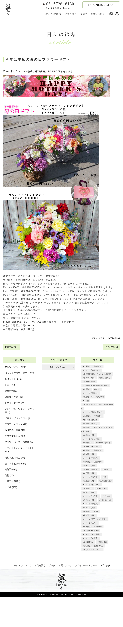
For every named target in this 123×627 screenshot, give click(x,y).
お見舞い (107, 469)
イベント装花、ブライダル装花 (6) (19, 450)
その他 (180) (11, 487)
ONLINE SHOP (104, 5)
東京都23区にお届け (91, 530)
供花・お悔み (105, 378)
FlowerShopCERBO (16, 321)
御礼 (105, 477)
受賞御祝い (88, 488)
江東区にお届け (106, 481)
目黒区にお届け (89, 481)
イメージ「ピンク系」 (92, 485)
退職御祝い (88, 443)
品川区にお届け (89, 435)
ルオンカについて (53, 14)
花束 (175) (10, 385)
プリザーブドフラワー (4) (17, 418)
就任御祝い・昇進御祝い (93, 416)
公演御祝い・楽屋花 (91, 511)
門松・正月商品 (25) (15, 457)
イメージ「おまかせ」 (92, 370)
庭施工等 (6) (11, 469)
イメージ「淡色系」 (91, 458)
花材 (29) (9, 475)
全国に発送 (103, 542)
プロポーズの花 (89, 378)
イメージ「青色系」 (91, 538)
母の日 (86, 401)
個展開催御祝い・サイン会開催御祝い (98, 374)
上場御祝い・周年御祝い (93, 366)
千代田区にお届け (103, 443)
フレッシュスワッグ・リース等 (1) (19, 410)
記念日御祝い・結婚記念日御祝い (96, 385)
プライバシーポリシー (86, 565)
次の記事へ (111, 347)
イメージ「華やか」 (91, 393)
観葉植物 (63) (11, 390)
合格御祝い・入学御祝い (93, 450)
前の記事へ (12, 347)
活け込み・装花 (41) (15, 430)
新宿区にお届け (89, 465)
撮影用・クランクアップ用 (94, 397)
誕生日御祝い (89, 542)
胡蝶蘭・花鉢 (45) (14, 396)
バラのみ (107, 496)
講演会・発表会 (89, 381)
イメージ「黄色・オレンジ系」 (95, 519)
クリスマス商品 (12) (15, 436)
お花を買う (71, 14)
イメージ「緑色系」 (91, 504)
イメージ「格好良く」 (92, 446)
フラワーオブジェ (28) (16, 424)
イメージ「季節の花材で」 (94, 412)
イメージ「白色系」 (91, 496)
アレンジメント (99, 337)
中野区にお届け (106, 500)
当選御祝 (87, 389)
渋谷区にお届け (89, 500)
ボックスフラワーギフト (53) (19, 373)
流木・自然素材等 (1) (15, 463)
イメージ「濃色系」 (91, 469)
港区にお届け (102, 488)
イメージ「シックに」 (92, 439)
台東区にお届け (89, 508)
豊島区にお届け (89, 492)
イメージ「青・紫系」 (92, 534)
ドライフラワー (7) (14, 402)
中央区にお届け (89, 454)
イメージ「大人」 (90, 523)
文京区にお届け (89, 515)
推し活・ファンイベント (93, 549)
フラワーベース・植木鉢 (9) (19, 442)
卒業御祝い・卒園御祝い (93, 462)
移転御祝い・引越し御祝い (94, 546)
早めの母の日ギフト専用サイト (20, 314)
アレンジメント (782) (15, 367)
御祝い (97, 389)
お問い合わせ (97, 14)
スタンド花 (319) (13, 379)
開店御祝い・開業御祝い (93, 527)
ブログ (83, 14)
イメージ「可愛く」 (91, 424)
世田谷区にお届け (90, 420)
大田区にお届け (89, 473)
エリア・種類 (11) (13, 481)
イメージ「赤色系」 (91, 477)
